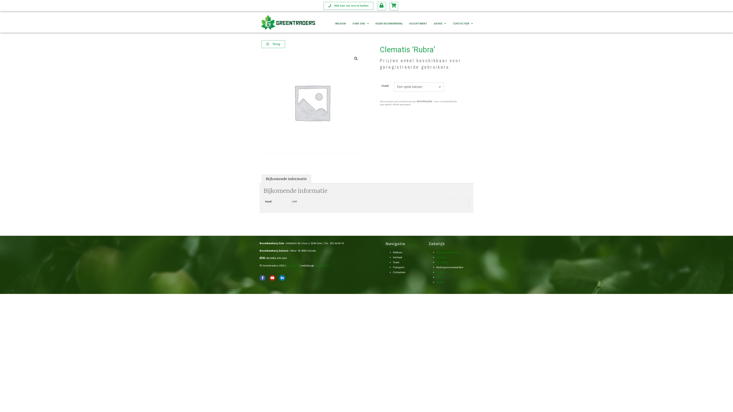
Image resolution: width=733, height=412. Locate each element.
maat (385, 86)
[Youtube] (272, 278)
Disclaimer (293, 265)
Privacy (440, 272)
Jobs (438, 277)
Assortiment (418, 23)
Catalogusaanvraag (447, 252)
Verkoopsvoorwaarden (449, 267)
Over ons (359, 23)
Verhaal (397, 257)
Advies (438, 23)
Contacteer (461, 23)
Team (396, 262)
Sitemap (441, 257)
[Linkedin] (282, 278)
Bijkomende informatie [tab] (286, 179)
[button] (356, 58)
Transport (398, 267)
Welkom (340, 23)
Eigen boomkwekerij (389, 23)
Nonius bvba (322, 265)
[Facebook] (263, 278)
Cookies (441, 282)
